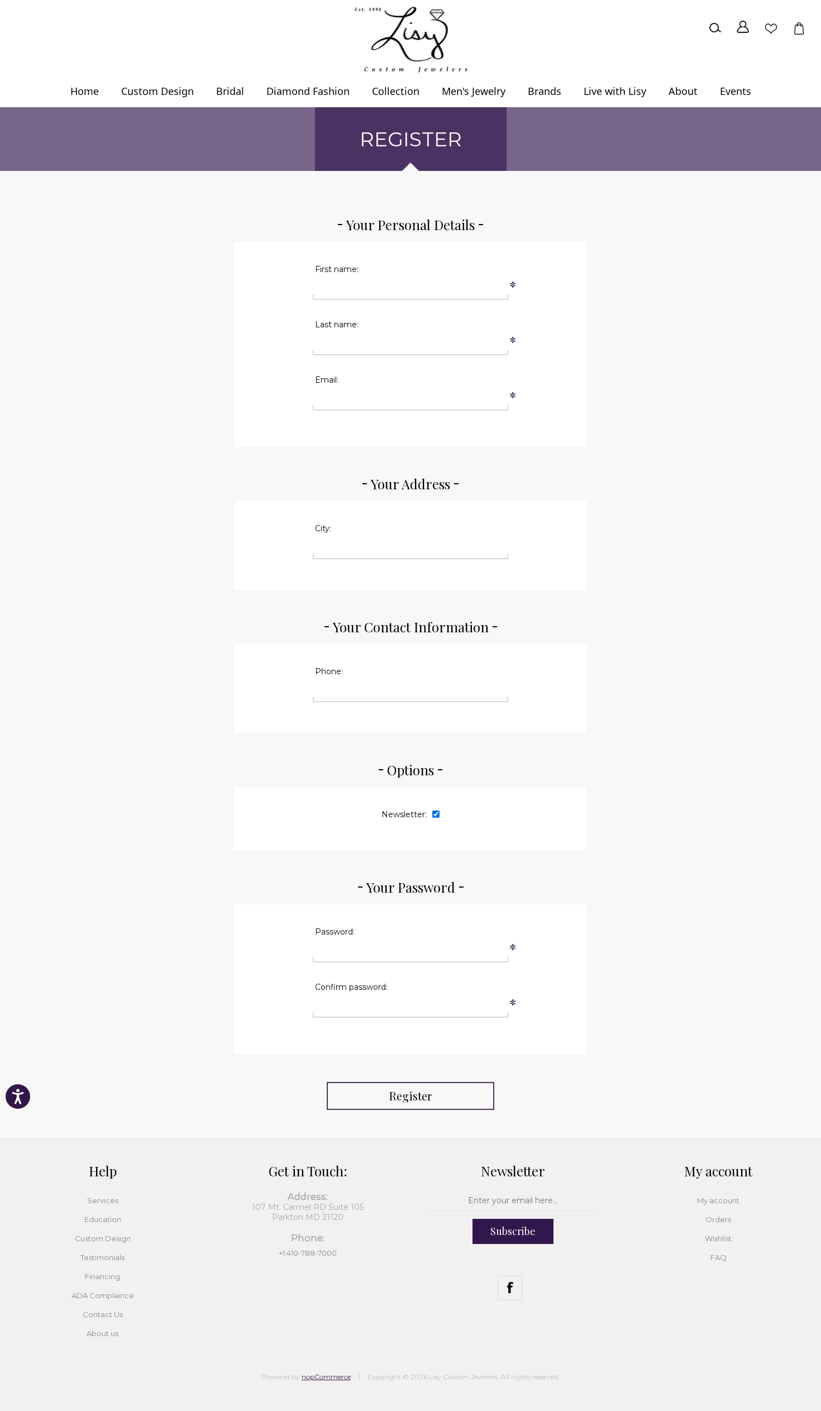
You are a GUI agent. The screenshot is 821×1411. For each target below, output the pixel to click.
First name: (337, 269)
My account (718, 1200)
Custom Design (103, 1238)
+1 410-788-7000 (308, 1252)
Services (102, 1200)
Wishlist (771, 27)
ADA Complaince (102, 1295)
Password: (335, 932)
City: (323, 528)
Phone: (329, 671)
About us (102, 1333)
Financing (102, 1276)
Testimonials (102, 1257)
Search (715, 27)
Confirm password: (351, 987)
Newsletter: (404, 814)
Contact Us (103, 1314)
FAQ (718, 1257)
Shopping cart (798, 27)
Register (410, 1095)
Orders (718, 1219)
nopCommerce (326, 1376)
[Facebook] (510, 1287)
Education (102, 1219)
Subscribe (513, 1231)
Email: (326, 380)
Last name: (337, 325)
